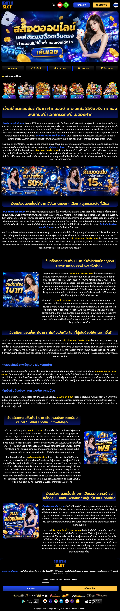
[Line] (66, 5)
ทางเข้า (52, 579)
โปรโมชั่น (59, 579)
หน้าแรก (45, 579)
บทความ (74, 579)
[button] (31, 5)
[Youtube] (60, 5)
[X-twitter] (54, 5)
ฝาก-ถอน (67, 579)
